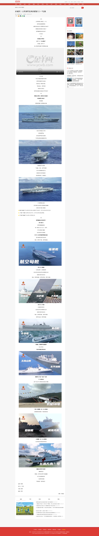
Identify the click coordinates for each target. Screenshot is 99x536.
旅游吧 (66, 1)
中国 (19, 7)
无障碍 (82, 1)
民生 (47, 4)
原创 (43, 4)
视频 (34, 4)
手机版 (78, 1)
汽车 (74, 4)
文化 (65, 4)
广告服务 (59, 529)
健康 (69, 4)
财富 (60, 4)
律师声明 (49, 529)
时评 (38, 4)
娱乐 (25, 4)
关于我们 (35, 529)
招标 (72, 1)
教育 (56, 4)
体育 (29, 4)
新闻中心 (16, 7)
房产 (52, 4)
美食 (83, 4)
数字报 (75, 1)
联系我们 (40, 529)
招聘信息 (44, 529)
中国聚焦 (22, 7)
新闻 (20, 4)
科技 (78, 4)
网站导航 (54, 529)
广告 (69, 1)
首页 (16, 4)
